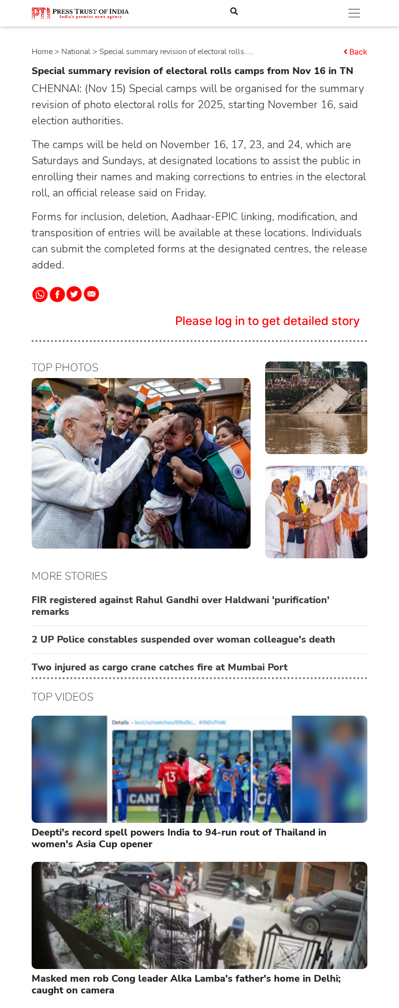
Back (358, 52)
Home (42, 51)
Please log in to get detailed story (267, 321)
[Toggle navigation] (354, 13)
